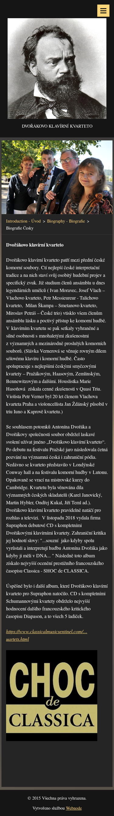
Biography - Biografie (66, 221)
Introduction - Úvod (23, 221)
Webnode (74, 808)
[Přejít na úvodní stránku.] (57, 61)
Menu (103, 11)
